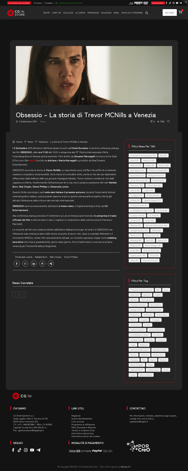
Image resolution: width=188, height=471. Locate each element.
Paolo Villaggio (153, 245)
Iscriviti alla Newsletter (82, 418)
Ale (163, 155)
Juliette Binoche (139, 205)
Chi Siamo (38, 3)
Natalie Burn (41, 257)
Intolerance (153, 195)
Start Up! (56, 12)
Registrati (76, 415)
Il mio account (78, 421)
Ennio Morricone (139, 180)
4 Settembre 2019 (28, 121)
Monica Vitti (152, 235)
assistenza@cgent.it (139, 421)
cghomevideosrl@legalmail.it (31, 430)
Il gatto (148, 190)
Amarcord (148, 160)
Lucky (149, 220)
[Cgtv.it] (16, 12)
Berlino (164, 165)
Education (106, 12)
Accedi (169, 12)
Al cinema (80, 12)
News (116, 12)
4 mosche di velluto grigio (143, 155)
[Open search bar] (146, 12)
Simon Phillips (71, 257)
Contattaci (49, 3)
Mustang (136, 240)
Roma (135, 250)
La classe (162, 210)
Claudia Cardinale (158, 170)
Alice (135, 160)
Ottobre (135, 245)
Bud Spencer (137, 170)
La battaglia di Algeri (141, 210)
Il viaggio (136, 195)
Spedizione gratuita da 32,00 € (71, 3)
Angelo (150, 165)
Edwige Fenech (156, 175)
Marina (156, 230)
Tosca (134, 260)
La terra (136, 220)
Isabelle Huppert (152, 200)
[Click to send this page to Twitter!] (25, 263)
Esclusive (68, 12)
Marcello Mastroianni (156, 225)
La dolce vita (137, 215)
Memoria (136, 235)
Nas (149, 240)
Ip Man (135, 200)
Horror (135, 190)
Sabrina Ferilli (151, 250)
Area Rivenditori (158, 3)
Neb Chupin (55, 257)
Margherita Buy (139, 230)
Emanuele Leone (23, 257)
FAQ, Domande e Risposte (84, 427)
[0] (168, 121)
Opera (162, 240)
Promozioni (93, 12)
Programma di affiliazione (83, 424)
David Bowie (137, 175)
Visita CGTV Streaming (132, 12)
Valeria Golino (150, 260)
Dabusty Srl (125, 466)
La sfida (154, 215)
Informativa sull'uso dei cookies (86, 436)
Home (19, 141)
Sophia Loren (138, 255)
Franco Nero (154, 185)
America (136, 165)
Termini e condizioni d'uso (83, 430)
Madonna (136, 225)
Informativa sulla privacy (83, 433)
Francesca (158, 180)
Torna (154, 255)
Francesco (137, 185)
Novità (46, 12)
